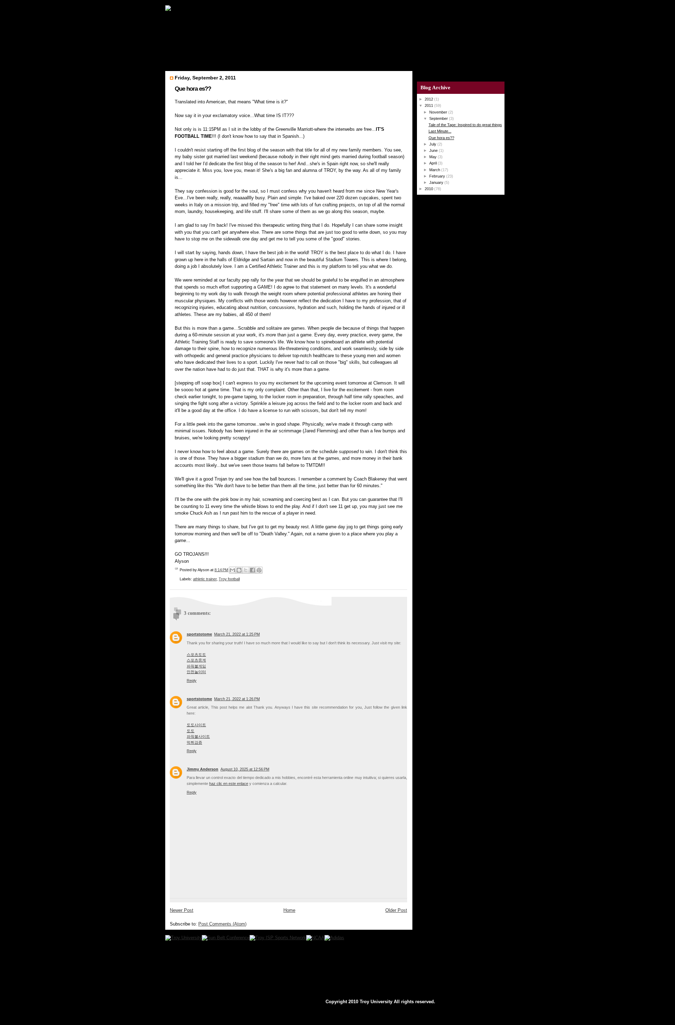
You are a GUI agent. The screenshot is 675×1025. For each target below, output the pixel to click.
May (433, 157)
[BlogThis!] (239, 570)
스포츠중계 (196, 660)
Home (289, 910)
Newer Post (181, 910)
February (437, 176)
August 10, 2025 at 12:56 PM (244, 769)
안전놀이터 (196, 672)
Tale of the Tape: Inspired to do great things (465, 125)
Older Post (396, 910)
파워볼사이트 (198, 736)
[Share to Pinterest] (259, 570)
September (439, 118)
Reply (192, 680)
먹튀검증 (194, 742)
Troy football (229, 579)
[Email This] (232, 570)
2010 (429, 189)
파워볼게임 (196, 666)
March (435, 170)
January (436, 182)
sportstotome (199, 634)
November (438, 112)
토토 (190, 731)
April (433, 163)
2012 (429, 99)
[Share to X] (245, 570)
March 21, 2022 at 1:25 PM (237, 634)
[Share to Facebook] (252, 570)
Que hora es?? (193, 88)
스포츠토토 (196, 654)
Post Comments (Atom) (222, 924)
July (433, 144)
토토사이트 (196, 725)
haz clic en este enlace (228, 783)
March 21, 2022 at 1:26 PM (237, 699)
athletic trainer (205, 579)
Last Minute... (440, 131)
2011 (429, 105)
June (434, 150)
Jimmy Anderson (202, 769)
